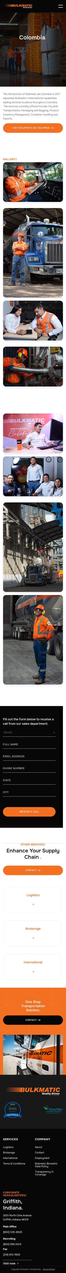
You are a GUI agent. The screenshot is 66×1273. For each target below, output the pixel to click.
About (38, 1147)
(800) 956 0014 (12, 1244)
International (10, 1158)
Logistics (8, 1147)
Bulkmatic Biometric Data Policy (46, 1165)
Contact (33, 1020)
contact (33, 870)
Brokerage (9, 1152)
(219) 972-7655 (11, 1254)
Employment (42, 1158)
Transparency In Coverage (44, 1173)
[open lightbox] (33, 182)
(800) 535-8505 (12, 1232)
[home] (18, 6)
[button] (60, 6)
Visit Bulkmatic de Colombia (33, 127)
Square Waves (49, 1269)
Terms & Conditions (14, 1163)
